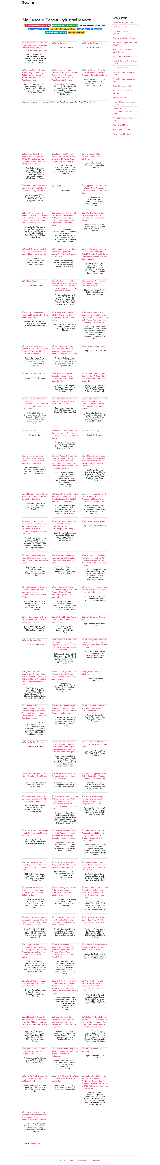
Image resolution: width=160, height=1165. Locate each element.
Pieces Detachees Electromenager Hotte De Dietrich (122, 111)
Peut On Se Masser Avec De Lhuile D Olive (123, 50)
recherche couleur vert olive (56, 32)
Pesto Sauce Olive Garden (122, 134)
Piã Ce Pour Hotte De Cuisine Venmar (124, 80)
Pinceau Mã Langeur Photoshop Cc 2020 (125, 43)
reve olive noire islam (76, 32)
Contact (71, 1160)
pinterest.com (35, 1143)
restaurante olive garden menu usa (92, 25)
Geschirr (28, 2)
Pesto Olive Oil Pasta (120, 125)
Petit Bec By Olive (119, 97)
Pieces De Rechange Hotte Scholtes (123, 32)
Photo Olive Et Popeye (121, 27)
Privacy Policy (83, 1160)
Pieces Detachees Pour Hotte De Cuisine (125, 62)
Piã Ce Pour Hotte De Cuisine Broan (124, 73)
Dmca (62, 1160)
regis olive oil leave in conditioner (63, 29)
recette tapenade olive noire (38, 29)
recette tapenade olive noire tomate (65, 25)
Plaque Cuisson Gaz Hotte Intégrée (122, 91)
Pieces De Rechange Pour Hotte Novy (125, 119)
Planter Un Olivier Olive (121, 56)
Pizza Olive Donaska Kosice (123, 22)
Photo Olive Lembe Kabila (122, 86)
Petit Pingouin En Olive (121, 129)
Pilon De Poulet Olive (120, 68)
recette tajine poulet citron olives (90, 29)
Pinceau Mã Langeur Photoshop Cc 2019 (125, 103)
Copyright (96, 1160)
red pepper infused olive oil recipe (37, 25)
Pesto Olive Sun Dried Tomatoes (125, 38)
